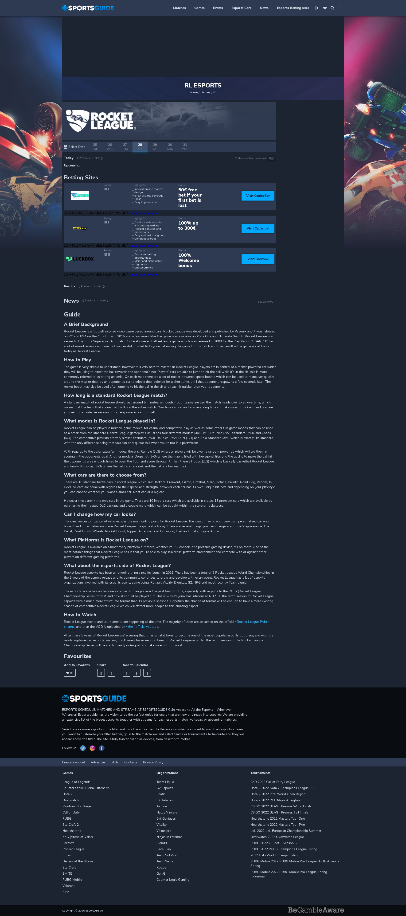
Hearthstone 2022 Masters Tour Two (277, 824)
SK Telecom (165, 800)
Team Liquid (165, 782)
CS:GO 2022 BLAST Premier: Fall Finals (279, 812)
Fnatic (160, 794)
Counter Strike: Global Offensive (85, 788)
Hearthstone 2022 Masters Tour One (277, 818)
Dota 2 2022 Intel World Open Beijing (277, 794)
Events (218, 8)
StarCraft (69, 867)
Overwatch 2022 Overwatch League (277, 837)
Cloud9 (161, 843)
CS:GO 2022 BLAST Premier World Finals (281, 806)
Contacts (130, 762)
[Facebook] (101, 673)
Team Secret (165, 861)
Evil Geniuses (166, 818)
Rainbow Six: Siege (76, 806)
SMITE (67, 873)
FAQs (114, 762)
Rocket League (73, 849)
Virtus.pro (163, 831)
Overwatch (70, 800)
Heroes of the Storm (77, 861)
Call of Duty (71, 812)
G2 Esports (164, 788)
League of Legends (76, 782)
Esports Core (241, 8)
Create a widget (73, 762)
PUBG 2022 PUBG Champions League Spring (283, 849)
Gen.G (160, 873)
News (264, 8)
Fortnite (68, 843)
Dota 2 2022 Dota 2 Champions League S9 (281, 788)
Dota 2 (67, 794)
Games (199, 8)
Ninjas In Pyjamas (169, 837)
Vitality (161, 824)
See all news (265, 302)
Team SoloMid (166, 855)
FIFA (65, 892)
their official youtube (143, 626)
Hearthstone (71, 831)
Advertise (98, 762)
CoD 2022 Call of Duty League (272, 782)
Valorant (68, 886)
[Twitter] (111, 673)
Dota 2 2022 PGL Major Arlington (275, 800)
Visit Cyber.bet (258, 228)
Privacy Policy (153, 762)
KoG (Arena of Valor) (77, 837)
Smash (67, 855)
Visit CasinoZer (258, 195)
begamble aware (143, 213)
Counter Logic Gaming (172, 879)
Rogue (161, 867)
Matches (179, 8)
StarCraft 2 (70, 824)
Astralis (162, 806)
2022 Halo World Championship (273, 855)
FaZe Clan (163, 849)
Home (193, 92)
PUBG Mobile (72, 879)
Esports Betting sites (293, 8)
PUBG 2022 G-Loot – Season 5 (273, 843)
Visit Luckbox (258, 259)
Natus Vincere (166, 812)
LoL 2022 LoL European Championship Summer (285, 831)
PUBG (66, 818)
